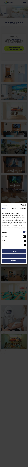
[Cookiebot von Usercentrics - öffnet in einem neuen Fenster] (20, 205)
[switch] (24, 236)
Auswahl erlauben (14, 256)
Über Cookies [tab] (23, 208)
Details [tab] (14, 208)
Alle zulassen (14, 251)
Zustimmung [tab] (5, 208)
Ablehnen (14, 260)
